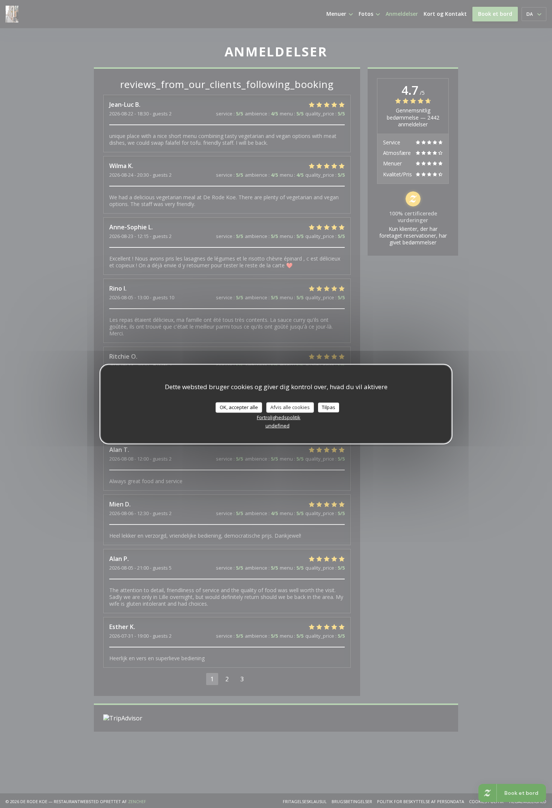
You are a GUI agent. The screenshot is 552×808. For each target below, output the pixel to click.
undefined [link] (277, 425)
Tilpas (328, 406)
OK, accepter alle (239, 406)
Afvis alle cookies (290, 406)
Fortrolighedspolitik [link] (278, 417)
